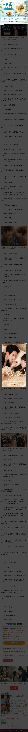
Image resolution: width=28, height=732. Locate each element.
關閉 (25, 343)
